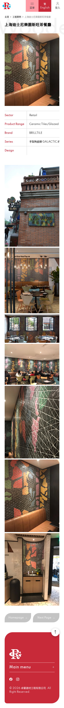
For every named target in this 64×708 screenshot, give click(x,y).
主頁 (7, 17)
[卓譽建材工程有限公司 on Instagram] (19, 679)
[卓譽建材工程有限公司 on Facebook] (12, 679)
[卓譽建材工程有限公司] (6, 6)
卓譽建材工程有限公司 (33, 688)
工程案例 (16, 17)
